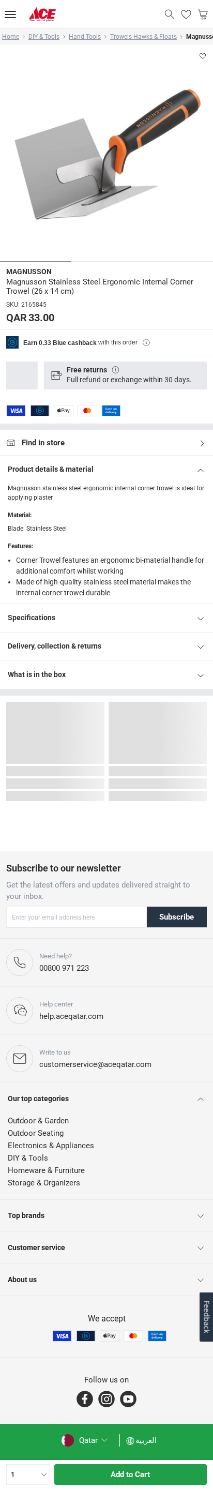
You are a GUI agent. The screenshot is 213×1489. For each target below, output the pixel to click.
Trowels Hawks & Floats (143, 36)
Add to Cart (130, 1474)
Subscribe (176, 917)
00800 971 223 (64, 968)
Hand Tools (85, 36)
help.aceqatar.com (71, 1016)
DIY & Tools (43, 36)
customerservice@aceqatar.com (95, 1064)
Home (10, 36)
